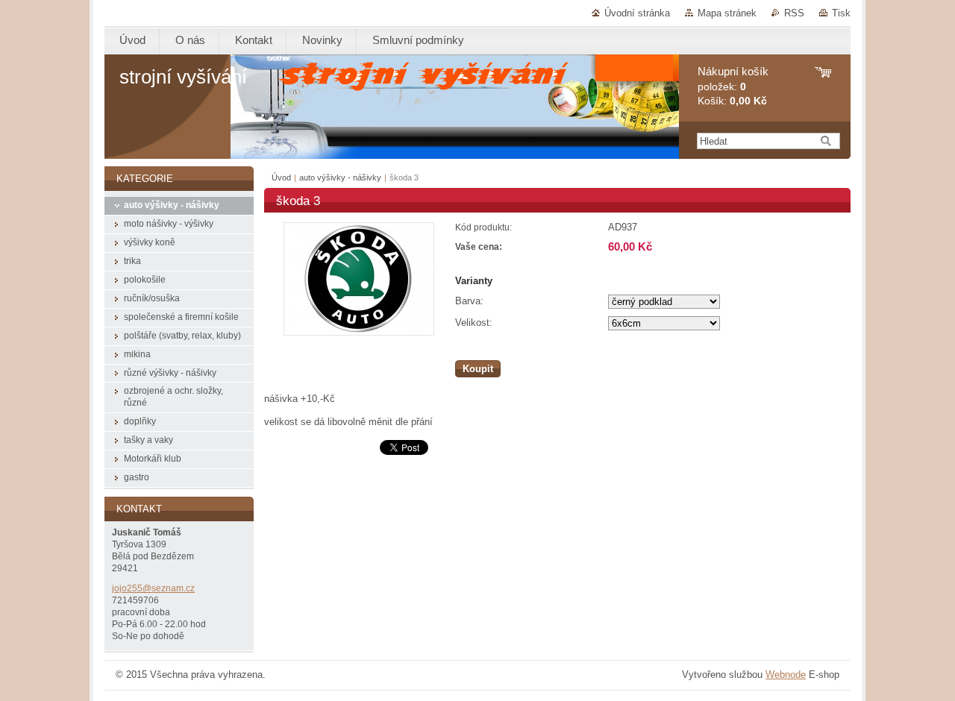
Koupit (478, 368)
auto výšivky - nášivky (340, 177)
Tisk (841, 13)
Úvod (281, 177)
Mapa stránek (727, 13)
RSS (794, 13)
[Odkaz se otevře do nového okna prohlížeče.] (359, 332)
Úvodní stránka (637, 13)
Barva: (469, 301)
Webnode (785, 674)
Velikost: (473, 322)
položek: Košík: (733, 86)
